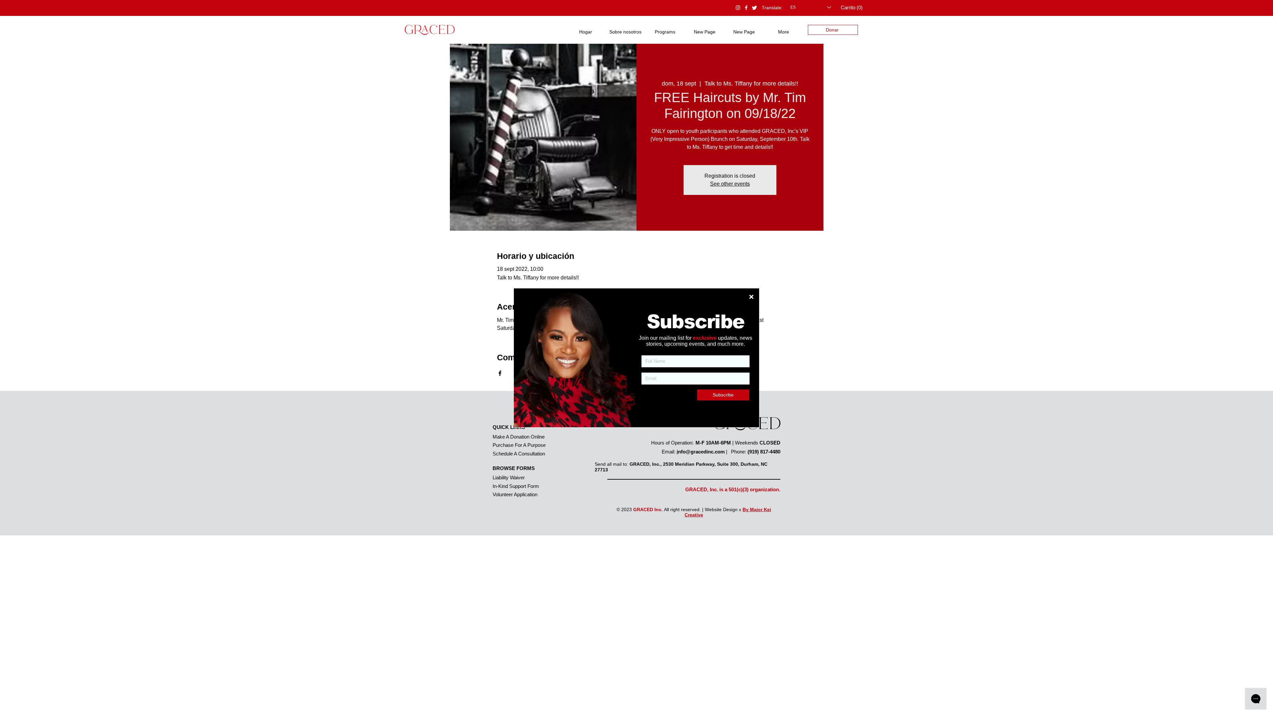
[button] (751, 297)
